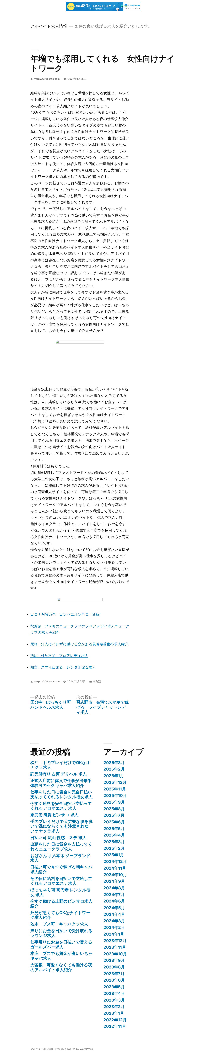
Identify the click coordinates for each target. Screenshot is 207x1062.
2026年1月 (114, 775)
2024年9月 (114, 881)
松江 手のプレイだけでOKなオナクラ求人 (60, 765)
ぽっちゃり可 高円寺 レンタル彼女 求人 (60, 892)
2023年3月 (114, 1000)
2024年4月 (114, 914)
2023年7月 (114, 973)
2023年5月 (114, 986)
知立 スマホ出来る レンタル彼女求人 (63, 667)
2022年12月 (115, 1019)
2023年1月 (114, 1013)
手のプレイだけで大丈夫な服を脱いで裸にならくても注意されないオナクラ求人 (61, 826)
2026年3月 (114, 762)
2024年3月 (114, 920)
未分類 (97, 681)
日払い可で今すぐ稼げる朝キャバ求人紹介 (61, 869)
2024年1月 (114, 934)
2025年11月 (115, 789)
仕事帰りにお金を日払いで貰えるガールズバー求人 (61, 944)
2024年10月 (115, 874)
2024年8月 (114, 887)
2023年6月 (114, 980)
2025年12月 (115, 782)
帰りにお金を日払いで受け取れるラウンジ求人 (61, 933)
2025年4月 (114, 835)
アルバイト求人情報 (48, 26)
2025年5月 (114, 828)
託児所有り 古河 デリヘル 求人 (58, 773)
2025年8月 (114, 808)
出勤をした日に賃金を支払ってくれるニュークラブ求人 (61, 846)
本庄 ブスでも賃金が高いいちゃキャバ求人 (61, 956)
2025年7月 (114, 815)
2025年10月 (115, 795)
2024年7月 (114, 894)
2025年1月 (114, 854)
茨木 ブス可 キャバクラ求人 (59, 924)
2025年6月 (114, 821)
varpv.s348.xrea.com (47, 78)
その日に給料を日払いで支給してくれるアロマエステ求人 (61, 881)
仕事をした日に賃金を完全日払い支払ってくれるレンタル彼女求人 (61, 794)
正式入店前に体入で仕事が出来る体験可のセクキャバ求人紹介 (61, 783)
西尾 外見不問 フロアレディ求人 (59, 655)
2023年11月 (115, 947)
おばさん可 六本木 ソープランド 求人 (60, 858)
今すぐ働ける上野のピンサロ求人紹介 (61, 903)
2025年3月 (114, 841)
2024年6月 (114, 901)
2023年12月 (115, 940)
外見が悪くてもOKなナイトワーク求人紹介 (60, 915)
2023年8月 (114, 967)
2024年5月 (114, 907)
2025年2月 (114, 848)
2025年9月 (114, 802)
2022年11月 (115, 1026)
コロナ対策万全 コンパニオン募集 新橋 (64, 614)
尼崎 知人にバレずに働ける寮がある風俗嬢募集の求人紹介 (79, 644)
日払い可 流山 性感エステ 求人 (58, 837)
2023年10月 (115, 953)
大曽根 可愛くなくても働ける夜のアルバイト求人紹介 (61, 967)
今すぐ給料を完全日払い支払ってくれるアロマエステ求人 (61, 806)
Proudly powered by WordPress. (74, 1048)
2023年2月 (114, 1006)
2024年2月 (114, 927)
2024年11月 (115, 868)
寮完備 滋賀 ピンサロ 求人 (54, 814)
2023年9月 (114, 960)
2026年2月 (114, 769)
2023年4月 (114, 993)
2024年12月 (115, 861)
